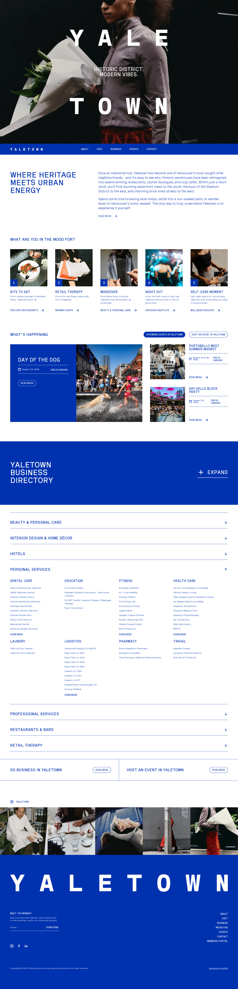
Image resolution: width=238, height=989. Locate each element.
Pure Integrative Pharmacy (133, 648)
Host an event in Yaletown (208, 334)
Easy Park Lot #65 (75, 666)
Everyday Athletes (129, 588)
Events (223, 932)
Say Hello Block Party (203, 390)
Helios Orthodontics (21, 619)
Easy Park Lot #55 (75, 662)
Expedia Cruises (181, 648)
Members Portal (217, 941)
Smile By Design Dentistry (24, 628)
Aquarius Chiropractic (185, 606)
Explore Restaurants (24, 310)
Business (222, 923)
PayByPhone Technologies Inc (81, 684)
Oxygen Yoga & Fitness (131, 615)
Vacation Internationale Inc (187, 653)
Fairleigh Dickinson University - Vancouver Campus (87, 594)
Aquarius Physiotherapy (186, 615)
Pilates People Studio (130, 624)
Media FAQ (222, 927)
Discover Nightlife (157, 310)
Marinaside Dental (19, 624)
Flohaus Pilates (127, 597)
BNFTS (177, 628)
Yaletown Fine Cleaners (22, 653)
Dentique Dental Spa (21, 606)
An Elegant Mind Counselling (188, 601)
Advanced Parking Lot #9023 (80, 648)
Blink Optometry (182, 624)
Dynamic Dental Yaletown (24, 610)
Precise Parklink (73, 689)
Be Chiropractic (181, 619)
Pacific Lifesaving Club (131, 619)
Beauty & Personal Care (115, 310)
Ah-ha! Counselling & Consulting (190, 588)
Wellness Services (202, 310)
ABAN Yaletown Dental (22, 592)
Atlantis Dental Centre (22, 597)
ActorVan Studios (74, 588)
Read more (101, 770)
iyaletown (22, 802)
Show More (16, 634)
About (224, 914)
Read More (104, 216)
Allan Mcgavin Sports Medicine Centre (193, 597)
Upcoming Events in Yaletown (164, 334)
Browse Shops (64, 310)
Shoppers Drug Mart (129, 653)
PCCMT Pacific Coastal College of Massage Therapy (88, 602)
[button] (133, 149)
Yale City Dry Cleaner (21, 648)
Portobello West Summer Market (204, 347)
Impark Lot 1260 (73, 671)
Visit (225, 918)
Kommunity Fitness (129, 606)
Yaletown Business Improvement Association (49, 968)
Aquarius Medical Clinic (185, 610)
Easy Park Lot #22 (75, 653)
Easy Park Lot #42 (75, 657)
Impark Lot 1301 (73, 675)
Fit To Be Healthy (128, 592)
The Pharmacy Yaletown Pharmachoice (140, 657)
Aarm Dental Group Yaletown (25, 588)
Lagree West (125, 610)
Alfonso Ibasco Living (184, 592)
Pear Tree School (74, 608)
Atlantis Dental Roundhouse (25, 601)
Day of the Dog (39, 359)
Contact (222, 936)
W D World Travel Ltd (184, 657)
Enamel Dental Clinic (21, 615)
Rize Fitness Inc (127, 628)
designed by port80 (218, 968)
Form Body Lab (127, 601)
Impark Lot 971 (72, 680)
